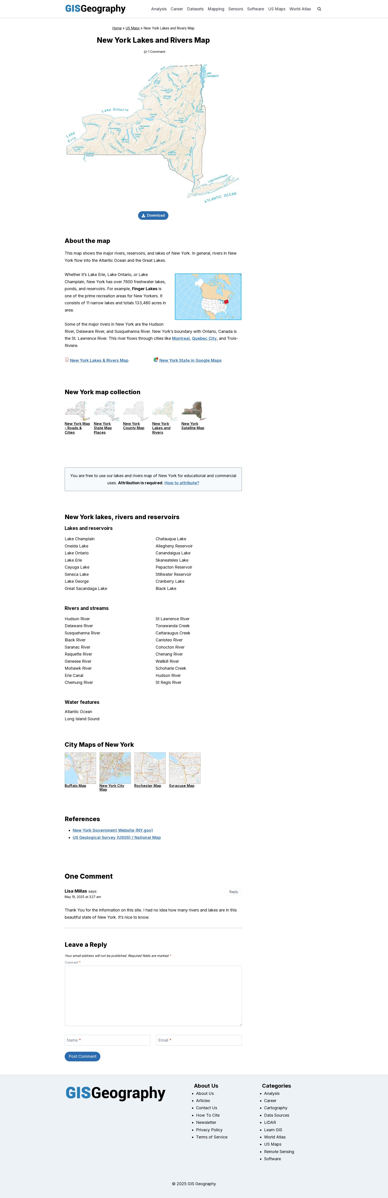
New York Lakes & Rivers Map (99, 360)
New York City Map (111, 787)
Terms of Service (211, 1137)
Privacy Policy (209, 1129)
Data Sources (276, 1115)
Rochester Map (147, 785)
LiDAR (270, 1122)
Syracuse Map (181, 785)
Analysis (159, 9)
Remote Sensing (279, 1151)
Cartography (275, 1107)
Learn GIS (273, 1129)
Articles (203, 1100)
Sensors (235, 9)
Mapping (216, 9)
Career (177, 9)
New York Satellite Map (192, 425)
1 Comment (156, 51)
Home (117, 28)
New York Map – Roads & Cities (77, 427)
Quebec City (204, 338)
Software (255, 9)
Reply (233, 892)
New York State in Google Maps (190, 360)
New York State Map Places (103, 427)
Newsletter (206, 1122)
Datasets (195, 9)
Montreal (181, 338)
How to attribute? (182, 482)
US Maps (276, 9)
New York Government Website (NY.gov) (113, 830)
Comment (73, 962)
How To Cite (208, 1115)
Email (165, 1040)
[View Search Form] (319, 9)
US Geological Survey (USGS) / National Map (117, 837)
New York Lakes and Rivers (161, 427)
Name (74, 1040)
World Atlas (300, 9)
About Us (205, 1093)
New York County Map (133, 425)
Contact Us (206, 1107)
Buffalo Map (75, 785)
